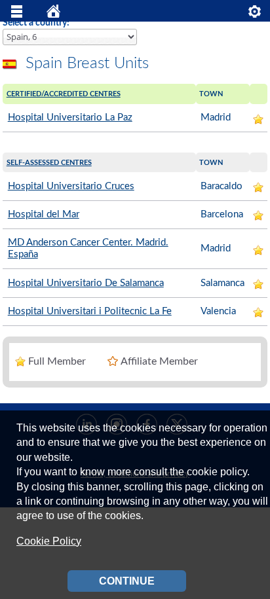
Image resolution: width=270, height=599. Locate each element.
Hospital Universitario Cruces (71, 186)
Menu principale (17, 14)
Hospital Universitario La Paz (70, 117)
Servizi (255, 14)
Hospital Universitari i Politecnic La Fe (90, 311)
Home (54, 14)
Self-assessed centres (49, 162)
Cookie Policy (48, 541)
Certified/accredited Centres (64, 94)
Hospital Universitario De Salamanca (86, 283)
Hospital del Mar (43, 214)
